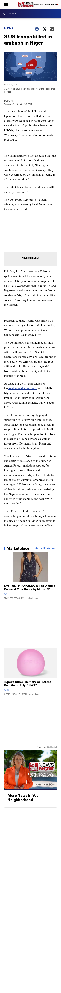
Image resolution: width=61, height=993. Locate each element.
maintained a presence (22, 388)
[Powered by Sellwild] (52, 747)
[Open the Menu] (6, 4)
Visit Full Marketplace (46, 548)
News (8, 28)
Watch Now (51, 5)
